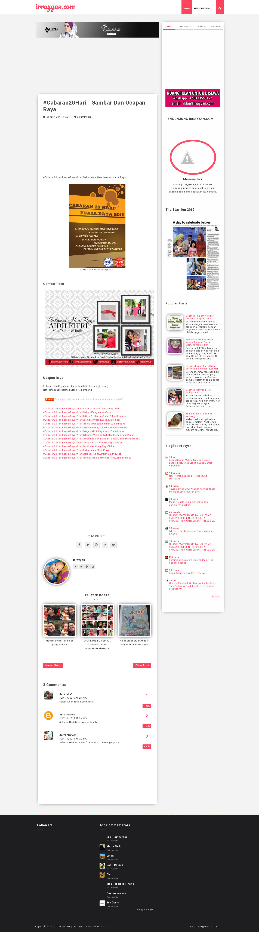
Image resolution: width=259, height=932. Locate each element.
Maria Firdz (114, 846)
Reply (147, 706)
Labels (201, 27)
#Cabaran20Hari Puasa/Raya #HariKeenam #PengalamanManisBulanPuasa (85, 427)
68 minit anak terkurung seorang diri (199, 415)
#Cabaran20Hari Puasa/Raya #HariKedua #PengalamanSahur (77, 412)
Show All (216, 597)
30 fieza (174, 570)
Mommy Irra (192, 179)
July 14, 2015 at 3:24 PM (73, 739)
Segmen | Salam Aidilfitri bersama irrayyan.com (200, 317)
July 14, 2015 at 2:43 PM (73, 718)
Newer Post (52, 665)
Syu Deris (113, 902)
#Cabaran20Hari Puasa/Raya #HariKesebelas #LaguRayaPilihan (79, 446)
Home (187, 8)
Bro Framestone (117, 837)
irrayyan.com (55, 6)
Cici (109, 874)
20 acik (173, 499)
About (169, 27)
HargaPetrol (202, 8)
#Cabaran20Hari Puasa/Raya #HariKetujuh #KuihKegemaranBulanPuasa (83, 431)
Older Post (142, 665)
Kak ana (174, 557)
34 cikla (174, 486)
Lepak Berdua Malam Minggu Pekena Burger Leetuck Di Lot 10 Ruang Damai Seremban (190, 463)
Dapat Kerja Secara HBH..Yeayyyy (187, 573)
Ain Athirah (65, 694)
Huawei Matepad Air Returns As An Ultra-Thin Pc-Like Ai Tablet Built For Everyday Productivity (192, 586)
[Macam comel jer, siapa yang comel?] (59, 620)
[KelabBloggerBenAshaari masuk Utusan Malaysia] (134, 620)
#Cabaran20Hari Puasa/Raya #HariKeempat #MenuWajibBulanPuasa (82, 419)
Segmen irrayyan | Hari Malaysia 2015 (198, 391)
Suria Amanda (67, 714)
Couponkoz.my (116, 893)
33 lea (173, 580)
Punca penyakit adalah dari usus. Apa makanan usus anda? (88, 399)
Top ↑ (218, 926)
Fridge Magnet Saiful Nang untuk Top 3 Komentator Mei (202, 367)
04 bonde (174, 512)
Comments (185, 27)
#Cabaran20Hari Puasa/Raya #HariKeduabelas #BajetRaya (76, 450)
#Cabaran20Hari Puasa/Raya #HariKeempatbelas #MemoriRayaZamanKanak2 (87, 457)
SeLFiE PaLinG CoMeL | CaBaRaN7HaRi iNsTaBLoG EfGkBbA (97, 644)
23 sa (172, 457)
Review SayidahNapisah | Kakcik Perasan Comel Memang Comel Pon (200, 342)
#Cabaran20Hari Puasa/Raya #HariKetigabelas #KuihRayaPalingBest (82, 454)
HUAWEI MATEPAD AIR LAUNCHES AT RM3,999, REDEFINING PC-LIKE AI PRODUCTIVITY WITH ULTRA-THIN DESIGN (192, 518)
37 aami (174, 528)
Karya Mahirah (67, 735)
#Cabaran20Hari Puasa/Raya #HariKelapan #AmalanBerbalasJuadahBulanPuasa (88, 435)
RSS (192, 926)
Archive (216, 27)
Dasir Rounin (115, 865)
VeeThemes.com (96, 926)
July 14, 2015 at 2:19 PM (73, 698)
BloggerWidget (145, 909)
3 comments (84, 117)
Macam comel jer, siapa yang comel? (60, 642)
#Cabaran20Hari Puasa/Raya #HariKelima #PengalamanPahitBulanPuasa (84, 423)
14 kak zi (174, 473)
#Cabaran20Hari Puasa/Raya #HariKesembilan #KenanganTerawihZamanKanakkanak (91, 438)
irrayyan (79, 560)
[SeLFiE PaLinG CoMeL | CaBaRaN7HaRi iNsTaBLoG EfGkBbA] (97, 620)
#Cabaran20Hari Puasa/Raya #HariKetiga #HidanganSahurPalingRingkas (84, 416)
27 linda (174, 541)
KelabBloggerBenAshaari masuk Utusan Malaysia (134, 642)
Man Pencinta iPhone (120, 883)
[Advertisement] (97, 65)
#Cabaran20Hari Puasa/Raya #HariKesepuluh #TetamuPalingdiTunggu (83, 442)
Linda (110, 855)
